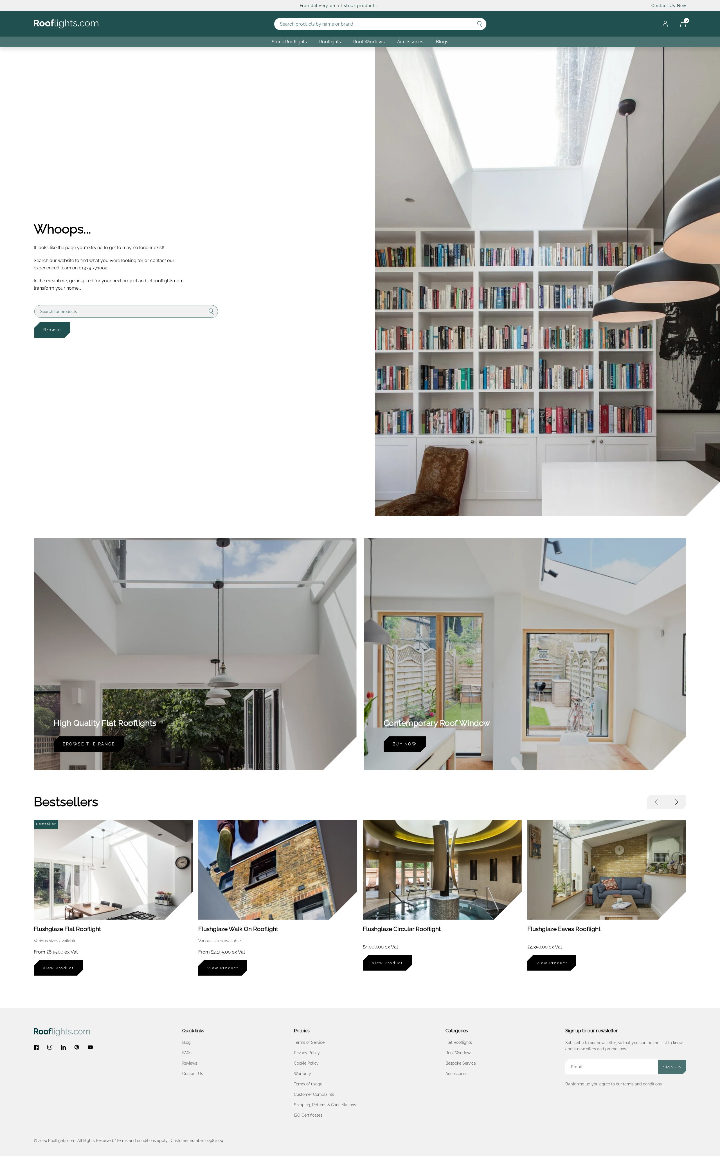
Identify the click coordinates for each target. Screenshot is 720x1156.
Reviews (189, 1063)
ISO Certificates (308, 1115)
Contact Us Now (668, 5)
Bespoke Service (461, 1063)
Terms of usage (308, 1084)
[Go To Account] (665, 24)
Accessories (410, 41)
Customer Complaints (314, 1094)
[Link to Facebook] (36, 1047)
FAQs (187, 1053)
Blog (186, 1042)
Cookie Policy (306, 1063)
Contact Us (192, 1073)
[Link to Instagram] (49, 1047)
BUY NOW (405, 744)
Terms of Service (309, 1042)
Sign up (672, 1067)
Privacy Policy (307, 1053)
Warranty (302, 1073)
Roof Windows (459, 1053)
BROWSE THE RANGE (89, 744)
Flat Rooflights (459, 1042)
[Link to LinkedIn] (63, 1047)
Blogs (442, 41)
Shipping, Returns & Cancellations (325, 1105)
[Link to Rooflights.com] (66, 24)
